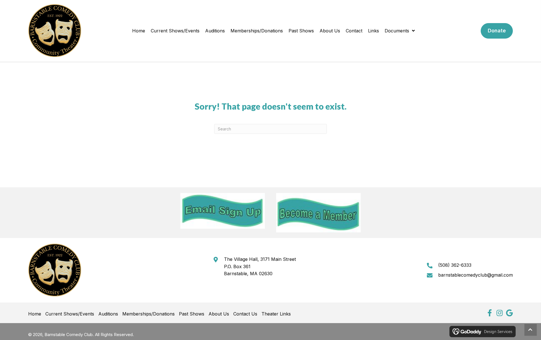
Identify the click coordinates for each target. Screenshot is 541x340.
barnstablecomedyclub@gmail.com (475, 275)
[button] (489, 312)
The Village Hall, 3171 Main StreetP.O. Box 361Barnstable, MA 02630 (260, 266)
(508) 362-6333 (454, 265)
